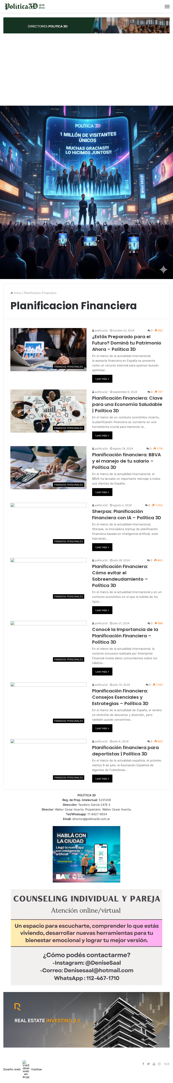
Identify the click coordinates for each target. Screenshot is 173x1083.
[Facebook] (143, 1064)
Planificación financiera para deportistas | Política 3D (125, 750)
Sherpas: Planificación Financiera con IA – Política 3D (126, 514)
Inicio (17, 293)
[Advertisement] (86, 69)
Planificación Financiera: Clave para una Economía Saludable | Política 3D (127, 404)
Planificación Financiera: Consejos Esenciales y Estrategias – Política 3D (120, 697)
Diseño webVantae (22, 1069)
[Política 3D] (24, 6)
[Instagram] (159, 1064)
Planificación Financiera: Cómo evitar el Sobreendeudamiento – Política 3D (120, 576)
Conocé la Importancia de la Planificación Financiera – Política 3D (125, 635)
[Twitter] (148, 1064)
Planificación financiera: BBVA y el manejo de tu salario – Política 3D (126, 461)
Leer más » (102, 378)
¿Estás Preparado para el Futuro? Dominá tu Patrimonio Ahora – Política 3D (126, 342)
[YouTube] (154, 1064)
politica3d (100, 330)
